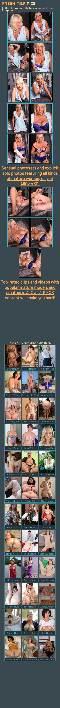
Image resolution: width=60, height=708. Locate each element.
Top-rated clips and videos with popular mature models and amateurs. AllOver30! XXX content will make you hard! (30, 289)
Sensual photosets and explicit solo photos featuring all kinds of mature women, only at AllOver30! (30, 175)
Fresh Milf (19, 3)
